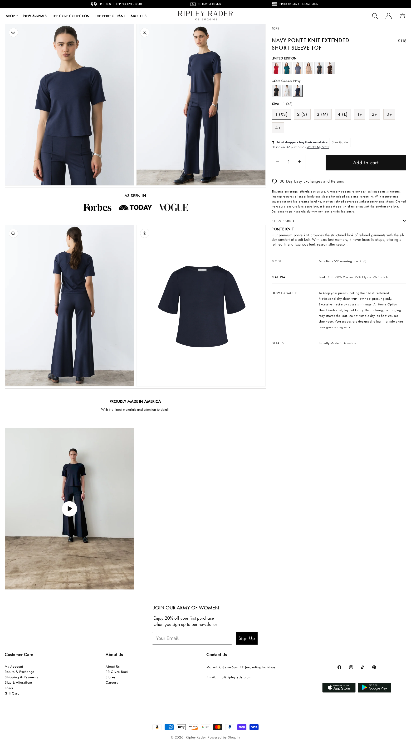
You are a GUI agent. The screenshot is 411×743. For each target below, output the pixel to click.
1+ (359, 114)
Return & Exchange (19, 671)
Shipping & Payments (21, 677)
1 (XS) (281, 114)
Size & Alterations (19, 682)
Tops (275, 28)
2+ (374, 114)
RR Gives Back (117, 671)
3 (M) (322, 114)
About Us (113, 666)
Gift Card (12, 693)
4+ (278, 127)
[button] (11, 16)
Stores (111, 677)
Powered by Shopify (224, 737)
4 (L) (343, 114)
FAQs (9, 687)
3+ (389, 114)
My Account (14, 666)
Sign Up (247, 638)
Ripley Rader (196, 737)
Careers (112, 682)
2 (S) (302, 114)
